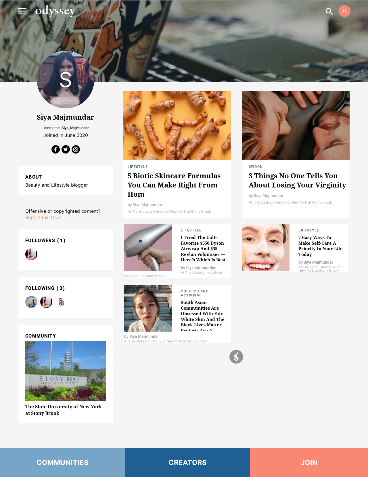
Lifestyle (138, 167)
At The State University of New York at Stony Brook (169, 211)
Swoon (256, 167)
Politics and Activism (195, 293)
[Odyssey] (55, 11)
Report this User (43, 217)
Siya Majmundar (147, 204)
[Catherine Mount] (31, 302)
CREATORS (187, 462)
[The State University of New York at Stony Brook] (61, 302)
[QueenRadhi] (31, 254)
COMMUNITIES (63, 462)
